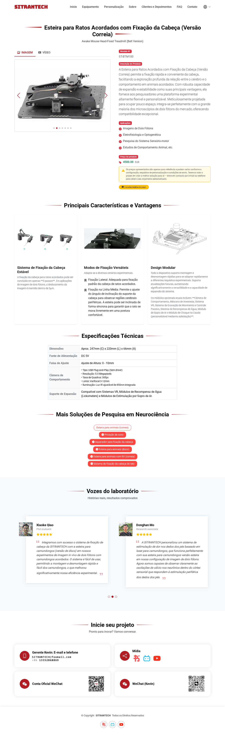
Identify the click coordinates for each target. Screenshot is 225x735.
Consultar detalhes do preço (135, 187)
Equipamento (90, 6)
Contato (192, 6)
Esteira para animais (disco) (113, 449)
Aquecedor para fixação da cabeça (114, 442)
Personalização (114, 6)
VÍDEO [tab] (46, 52)
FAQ (179, 6)
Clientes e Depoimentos (157, 6)
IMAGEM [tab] (27, 52)
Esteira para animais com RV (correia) (114, 456)
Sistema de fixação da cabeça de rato (113, 463)
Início (73, 6)
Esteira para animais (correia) (113, 427)
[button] (106, 95)
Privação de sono (114, 434)
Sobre (132, 6)
